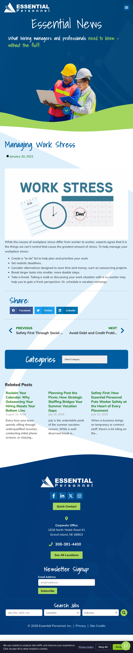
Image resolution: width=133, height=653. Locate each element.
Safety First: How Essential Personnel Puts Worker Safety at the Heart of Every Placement (109, 401)
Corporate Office (66, 525)
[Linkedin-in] (62, 495)
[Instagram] (79, 495)
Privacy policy (86, 647)
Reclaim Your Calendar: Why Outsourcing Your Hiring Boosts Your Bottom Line (20, 401)
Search (124, 612)
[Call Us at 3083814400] (51, 544)
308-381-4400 (68, 544)
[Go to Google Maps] (66, 518)
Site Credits (97, 626)
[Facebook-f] (53, 495)
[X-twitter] (70, 495)
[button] (126, 7)
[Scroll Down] (66, 110)
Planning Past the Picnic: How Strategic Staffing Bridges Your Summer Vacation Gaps (65, 401)
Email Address (47, 577)
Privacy (81, 626)
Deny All (103, 647)
